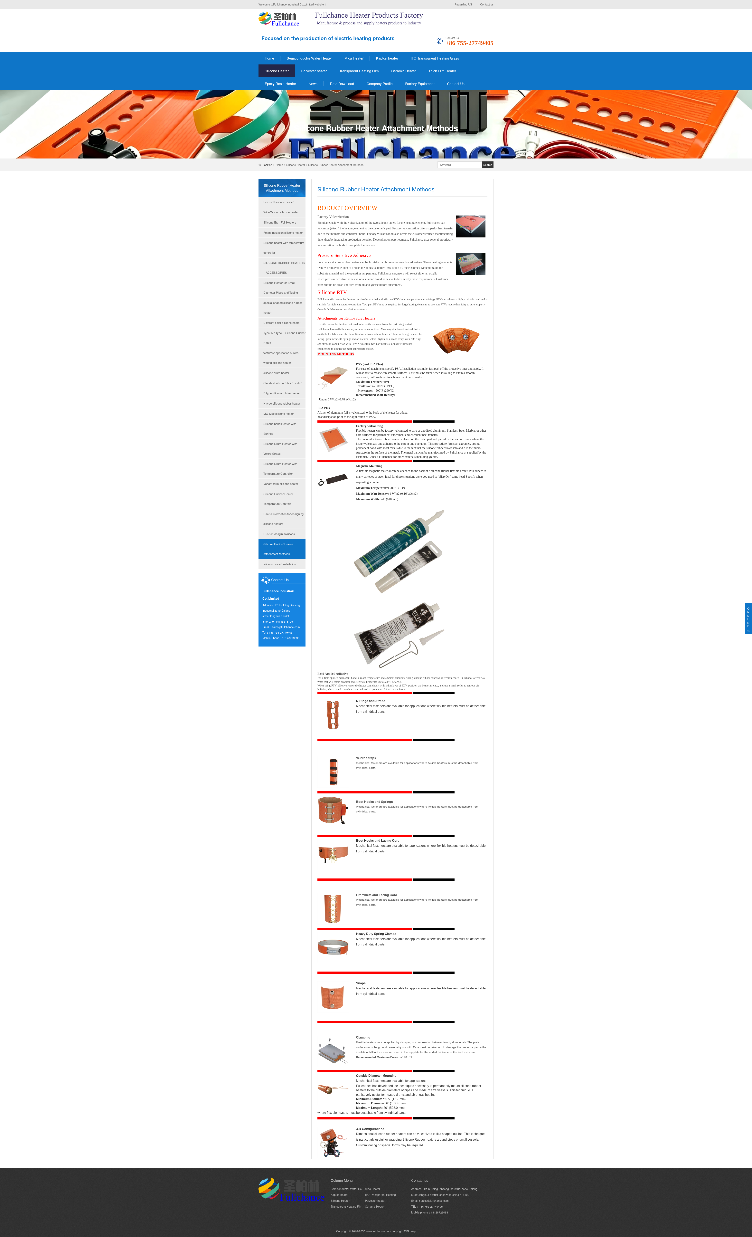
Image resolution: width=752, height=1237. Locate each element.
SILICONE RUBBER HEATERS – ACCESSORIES (284, 267)
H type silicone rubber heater (281, 403)
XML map (410, 1231)
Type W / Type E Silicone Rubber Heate (284, 338)
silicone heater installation (279, 564)
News (313, 83)
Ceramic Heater (403, 70)
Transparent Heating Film (359, 70)
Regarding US (463, 4)
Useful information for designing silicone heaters (283, 519)
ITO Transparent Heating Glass (435, 58)
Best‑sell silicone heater (278, 202)
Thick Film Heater (442, 70)
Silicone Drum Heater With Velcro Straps (280, 448)
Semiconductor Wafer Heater (309, 58)
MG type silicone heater (278, 413)
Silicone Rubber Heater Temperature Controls (278, 499)
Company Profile (380, 83)
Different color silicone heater (281, 323)
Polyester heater (314, 70)
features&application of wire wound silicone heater (280, 358)
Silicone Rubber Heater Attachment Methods (335, 165)
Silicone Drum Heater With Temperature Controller (280, 468)
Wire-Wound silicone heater (280, 212)
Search (487, 164)
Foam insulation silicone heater (283, 232)
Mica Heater (353, 58)
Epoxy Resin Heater (280, 83)
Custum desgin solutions (279, 534)
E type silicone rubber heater (281, 393)
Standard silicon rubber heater (282, 383)
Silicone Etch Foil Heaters (279, 222)
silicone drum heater (276, 373)
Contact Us (456, 83)
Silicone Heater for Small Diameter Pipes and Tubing (280, 287)
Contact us (487, 4)
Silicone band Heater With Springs (279, 429)
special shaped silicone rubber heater (282, 307)
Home (269, 58)
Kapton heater (387, 58)
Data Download (342, 83)
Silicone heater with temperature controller (283, 247)
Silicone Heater (277, 70)
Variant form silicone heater (280, 484)
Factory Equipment (420, 83)
